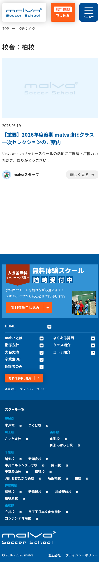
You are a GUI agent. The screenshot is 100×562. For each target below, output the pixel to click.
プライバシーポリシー (34, 389)
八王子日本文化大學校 (44, 511)
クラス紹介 (61, 345)
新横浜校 (34, 491)
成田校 (56, 465)
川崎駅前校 (63, 491)
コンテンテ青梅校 (18, 518)
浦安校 (10, 458)
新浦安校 (34, 458)
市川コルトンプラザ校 (21, 465)
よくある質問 (63, 338)
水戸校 (10, 425)
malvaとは (14, 338)
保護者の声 (13, 366)
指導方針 (12, 345)
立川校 (10, 511)
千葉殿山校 (13, 471)
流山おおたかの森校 (19, 478)
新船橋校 (54, 478)
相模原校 (11, 498)
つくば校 (34, 425)
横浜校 (10, 491)
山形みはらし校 (61, 445)
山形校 (55, 438)
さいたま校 (13, 438)
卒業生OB (12, 359)
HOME (10, 325)
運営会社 (10, 389)
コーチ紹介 (61, 352)
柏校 (78, 478)
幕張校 (40, 471)
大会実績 (12, 352)
